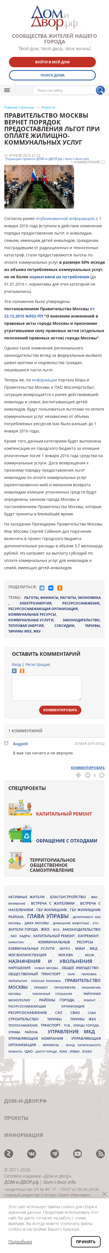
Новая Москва (47, 968)
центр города (46, 1051)
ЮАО (64, 1051)
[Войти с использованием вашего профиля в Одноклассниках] (22, 671)
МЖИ (81, 948)
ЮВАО (75, 1051)
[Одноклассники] (59, 587)
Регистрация (37, 664)
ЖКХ (46, 929)
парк (73, 974)
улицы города (86, 1025)
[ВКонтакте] (50, 587)
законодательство (81, 620)
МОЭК (92, 955)
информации (44, 380)
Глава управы (48, 916)
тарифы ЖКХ (20, 631)
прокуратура (66, 988)
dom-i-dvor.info (59, 1182)
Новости (48, 107)
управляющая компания (37, 1038)
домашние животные (72, 923)
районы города (58, 999)
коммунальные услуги (31, 620)
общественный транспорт (36, 974)
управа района (25, 1032)
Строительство (25, 1019)
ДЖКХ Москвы (37, 923)
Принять (86, 1241)
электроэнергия (35, 603)
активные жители (27, 897)
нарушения (20, 967)
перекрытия (18, 981)
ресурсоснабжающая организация (43, 608)
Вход (16, 664)
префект (42, 987)
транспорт (51, 1025)
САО (60, 1013)
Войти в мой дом (52, 62)
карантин (19, 942)
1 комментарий (85, 162)
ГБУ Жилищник (52, 909)
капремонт (89, 936)
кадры (26, 936)
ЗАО (14, 936)
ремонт (92, 1000)
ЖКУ (37, 631)
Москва (68, 955)
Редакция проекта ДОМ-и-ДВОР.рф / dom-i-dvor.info (47, 159)
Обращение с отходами (66, 840)
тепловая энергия (26, 625)
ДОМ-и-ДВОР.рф (21, 1182)
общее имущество (81, 968)
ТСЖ (67, 1025)
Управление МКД (74, 1031)
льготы (31, 597)
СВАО (76, 1012)
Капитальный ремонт (64, 813)
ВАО (95, 897)
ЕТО (96, 923)
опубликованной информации (65, 218)
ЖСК (57, 930)
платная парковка (47, 981)
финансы (49, 597)
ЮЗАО (87, 1051)
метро (66, 948)
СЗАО (94, 1013)
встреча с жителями (54, 903)
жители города (23, 929)
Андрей (20, 743)
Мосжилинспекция (30, 955)
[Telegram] (41, 587)
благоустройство (69, 896)
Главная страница (19, 107)
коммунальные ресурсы (32, 614)
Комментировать (60, 710)
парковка (91, 974)
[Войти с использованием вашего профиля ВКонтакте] (14, 671)
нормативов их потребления (59, 276)
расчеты (68, 597)
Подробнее (20, 1242)
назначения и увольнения (54, 961)
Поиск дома (53, 75)
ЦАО (29, 1051)
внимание (18, 903)
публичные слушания (55, 994)
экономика (89, 597)
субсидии (64, 625)
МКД (95, 948)
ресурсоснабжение (81, 603)
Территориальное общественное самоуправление (52, 865)
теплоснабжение (23, 1025)
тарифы (92, 625)
